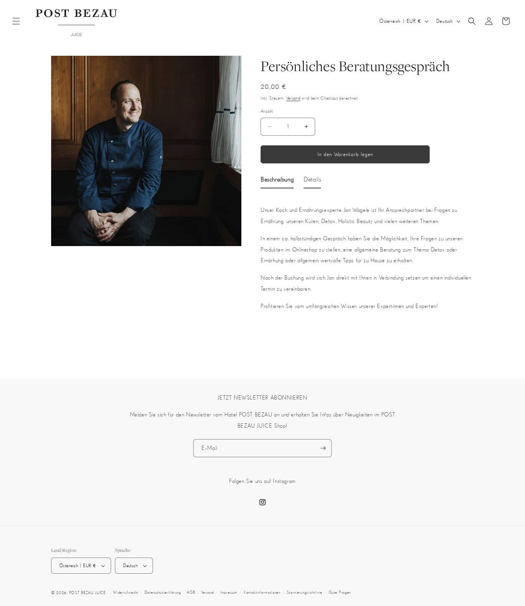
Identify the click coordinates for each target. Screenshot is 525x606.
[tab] (277, 180)
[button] (16, 21)
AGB (191, 592)
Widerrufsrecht (125, 592)
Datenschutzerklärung (163, 592)
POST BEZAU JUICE (87, 592)
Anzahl (267, 111)
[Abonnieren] (322, 448)
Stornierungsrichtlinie (304, 592)
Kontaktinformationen (262, 592)
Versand (293, 98)
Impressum (229, 592)
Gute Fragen (340, 592)
